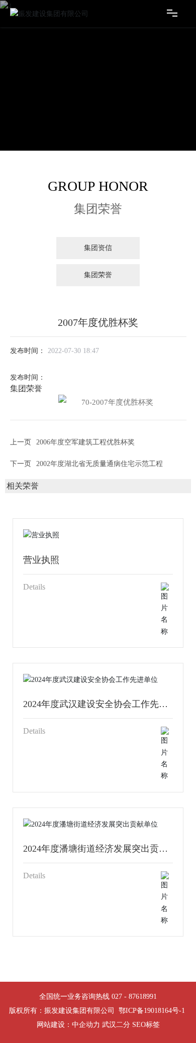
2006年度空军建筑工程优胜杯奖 (85, 442)
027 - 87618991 (134, 996)
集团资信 (98, 248)
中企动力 (86, 1024)
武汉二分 (116, 1024)
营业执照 (41, 560)
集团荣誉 (98, 275)
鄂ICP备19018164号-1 (152, 1010)
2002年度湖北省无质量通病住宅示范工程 (99, 464)
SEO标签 (146, 1024)
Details (34, 587)
